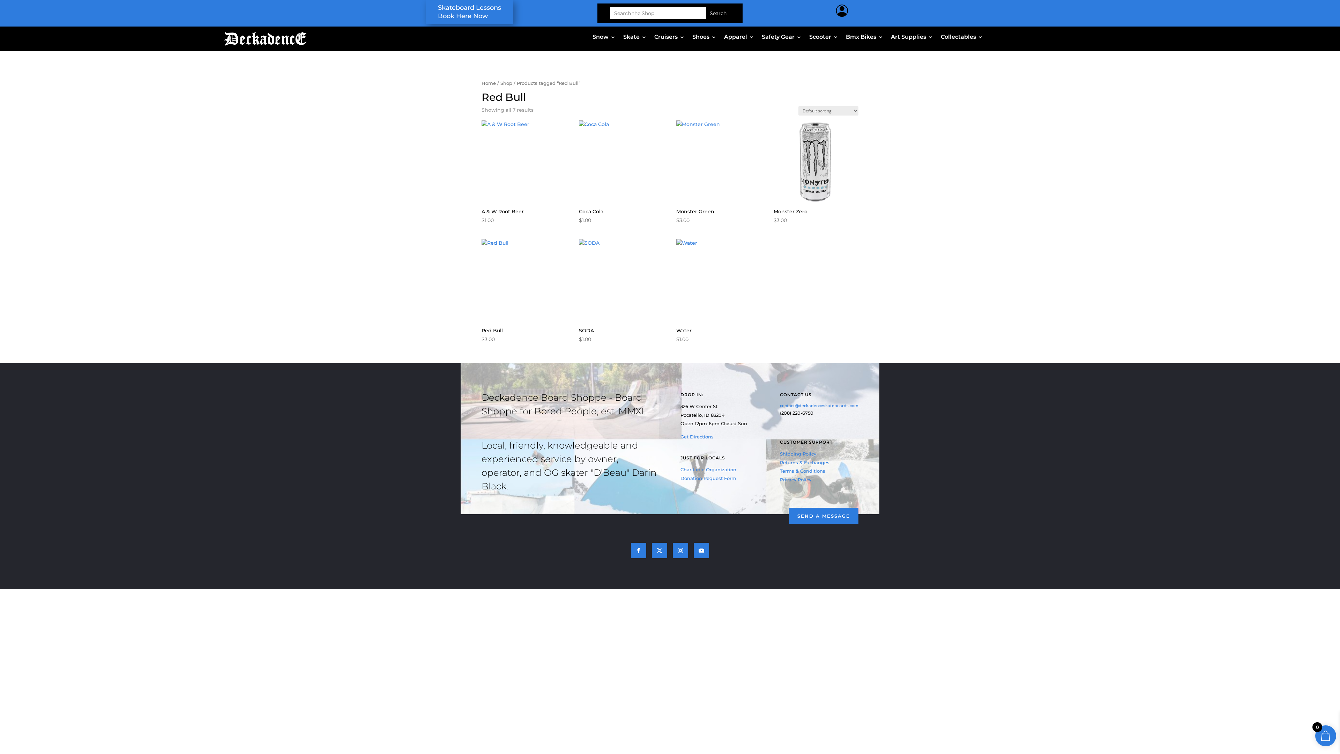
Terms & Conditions (802, 471)
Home (489, 83)
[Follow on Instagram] (680, 550)
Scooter (820, 37)
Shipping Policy (798, 454)
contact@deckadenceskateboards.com (819, 405)
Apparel (735, 37)
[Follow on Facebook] (638, 550)
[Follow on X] (659, 550)
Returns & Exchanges (804, 462)
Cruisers (666, 37)
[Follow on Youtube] (701, 550)
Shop (506, 83)
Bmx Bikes (861, 37)
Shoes (700, 37)
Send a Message (823, 516)
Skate (631, 37)
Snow (601, 37)
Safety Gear (778, 37)
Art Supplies (908, 37)
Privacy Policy (795, 479)
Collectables (958, 37)
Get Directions (697, 436)
